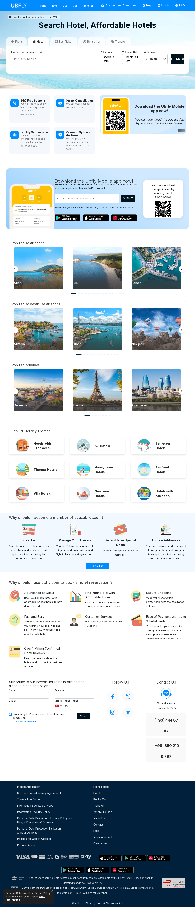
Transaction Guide (28, 799)
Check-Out (131, 52)
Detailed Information (25, 721)
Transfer (87, 5)
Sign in (165, 5)
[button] (180, 5)
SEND (83, 716)
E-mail (12, 700)
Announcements (103, 837)
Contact (98, 824)
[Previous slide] (15, 269)
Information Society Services (35, 805)
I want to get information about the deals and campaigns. (39, 716)
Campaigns (100, 843)
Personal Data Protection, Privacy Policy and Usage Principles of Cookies (45, 820)
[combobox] (58, 706)
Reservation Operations (121, 5)
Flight (42, 5)
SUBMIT (128, 198)
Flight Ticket (101, 786)
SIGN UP (97, 566)
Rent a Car (99, 799)
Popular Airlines (27, 845)
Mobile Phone (62, 700)
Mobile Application (28, 786)
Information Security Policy (33, 811)
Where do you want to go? (27, 52)
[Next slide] (182, 269)
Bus (65, 5)
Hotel (54, 5)
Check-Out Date (131, 59)
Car (75, 5)
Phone (74, 700)
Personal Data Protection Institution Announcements (39, 830)
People (151, 52)
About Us (99, 818)
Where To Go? (102, 811)
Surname (60, 690)
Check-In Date (108, 59)
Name (12, 690)
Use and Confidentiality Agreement (39, 793)
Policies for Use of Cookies (34, 838)
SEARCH (177, 59)
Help (149, 5)
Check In (108, 52)
